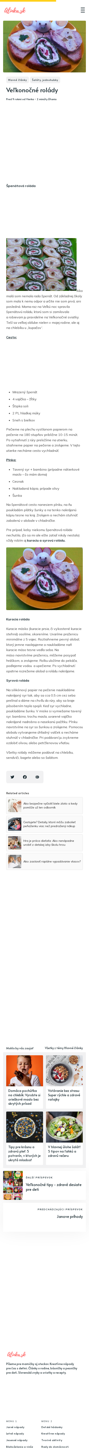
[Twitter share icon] (12, 777)
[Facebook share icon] (25, 777)
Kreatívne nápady (53, 1433)
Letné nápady (15, 1433)
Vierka (30, 99)
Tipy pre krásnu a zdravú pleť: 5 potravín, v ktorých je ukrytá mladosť (24, 1153)
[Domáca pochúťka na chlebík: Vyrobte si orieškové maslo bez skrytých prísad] (24, 1082)
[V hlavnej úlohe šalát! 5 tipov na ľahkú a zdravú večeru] (64, 1138)
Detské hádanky (51, 1427)
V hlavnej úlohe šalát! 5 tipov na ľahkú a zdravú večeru (64, 1151)
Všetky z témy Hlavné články (64, 1048)
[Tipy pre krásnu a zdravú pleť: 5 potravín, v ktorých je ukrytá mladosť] (24, 1138)
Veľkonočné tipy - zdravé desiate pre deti (54, 1187)
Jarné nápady (15, 1427)
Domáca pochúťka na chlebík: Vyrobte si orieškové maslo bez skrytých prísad (24, 1097)
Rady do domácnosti (55, 1447)
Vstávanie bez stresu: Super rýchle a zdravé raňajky (64, 1094)
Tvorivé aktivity (51, 1440)
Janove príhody (70, 1216)
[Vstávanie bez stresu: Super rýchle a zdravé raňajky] (64, 1082)
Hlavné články (17, 80)
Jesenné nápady (16, 1440)
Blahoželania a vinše (19, 1447)
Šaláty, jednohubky (45, 80)
